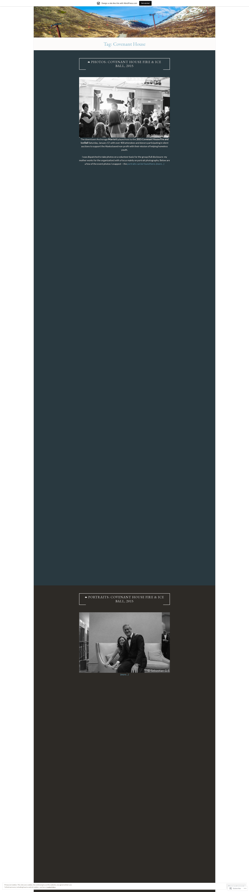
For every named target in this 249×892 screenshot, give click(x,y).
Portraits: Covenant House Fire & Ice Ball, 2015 (126, 599)
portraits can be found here (141, 163)
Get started (145, 3)
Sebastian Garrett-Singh (124, 20)
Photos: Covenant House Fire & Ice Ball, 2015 (126, 64)
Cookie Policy (51, 887)
